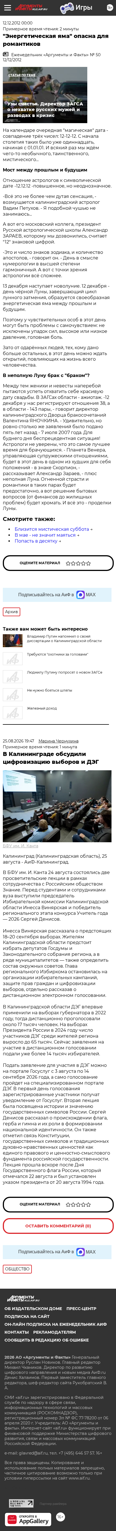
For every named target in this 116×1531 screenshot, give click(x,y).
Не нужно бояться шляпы (49, 690)
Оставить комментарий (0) (58, 1226)
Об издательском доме (33, 1308)
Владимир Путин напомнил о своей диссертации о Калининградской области (64, 638)
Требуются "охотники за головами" (57, 654)
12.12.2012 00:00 (17, 23)
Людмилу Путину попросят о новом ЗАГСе (64, 672)
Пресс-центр (81, 1308)
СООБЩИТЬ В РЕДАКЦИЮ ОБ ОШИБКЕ (47, 1340)
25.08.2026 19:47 (18, 741)
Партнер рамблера (53, 1503)
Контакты (17, 1332)
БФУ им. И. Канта (20, 845)
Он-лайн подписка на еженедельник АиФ (56, 1324)
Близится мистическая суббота (52, 529)
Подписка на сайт (27, 1316)
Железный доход (42, 708)
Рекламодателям (54, 1332)
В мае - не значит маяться (45, 535)
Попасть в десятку (36, 541)
